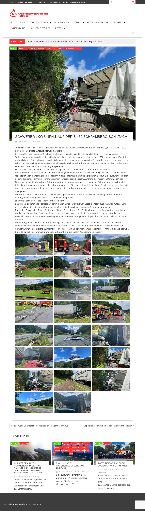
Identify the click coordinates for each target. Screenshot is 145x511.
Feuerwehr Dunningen (71, 447)
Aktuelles (13, 48)
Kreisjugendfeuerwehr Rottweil (29, 22)
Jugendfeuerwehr (118, 444)
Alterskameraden (97, 22)
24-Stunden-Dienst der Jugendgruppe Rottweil (112, 464)
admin (37, 141)
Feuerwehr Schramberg (54, 48)
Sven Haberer (83, 471)
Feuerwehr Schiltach (37, 48)
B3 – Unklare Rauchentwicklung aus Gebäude (70, 465)
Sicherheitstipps (40, 28)
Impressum (55, 2)
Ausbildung (18, 28)
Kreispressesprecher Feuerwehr (72, 450)
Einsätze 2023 (23, 48)
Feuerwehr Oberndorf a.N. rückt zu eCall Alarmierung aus (40, 425)
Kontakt (42, 2)
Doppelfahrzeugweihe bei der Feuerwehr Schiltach (108, 425)
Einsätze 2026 (24, 444)
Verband (77, 22)
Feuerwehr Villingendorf (73, 48)
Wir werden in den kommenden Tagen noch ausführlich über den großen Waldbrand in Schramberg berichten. (28, 468)
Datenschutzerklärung (74, 2)
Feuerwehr (60, 22)
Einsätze (118, 22)
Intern (59, 28)
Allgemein (65, 444)
